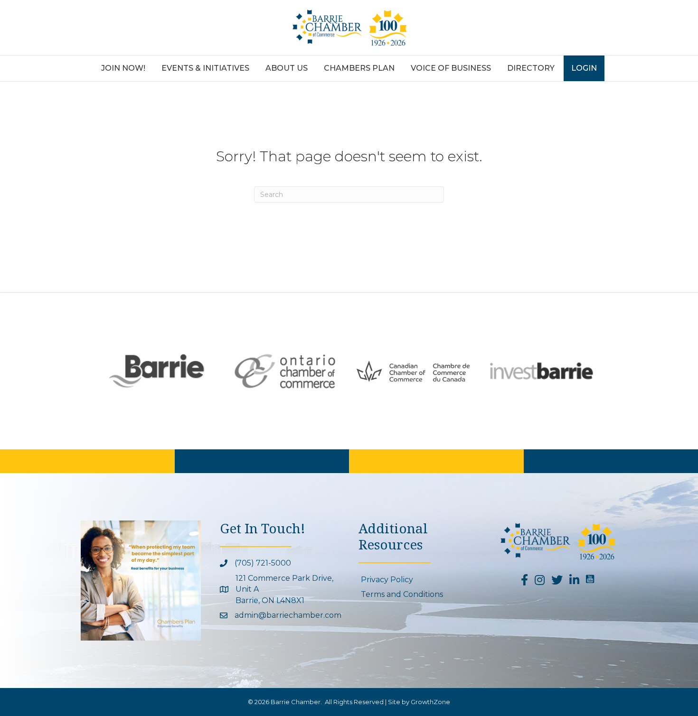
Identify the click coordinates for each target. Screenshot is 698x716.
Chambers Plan (359, 68)
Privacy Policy (387, 579)
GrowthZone (430, 702)
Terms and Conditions (402, 594)
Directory (531, 68)
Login (584, 68)
